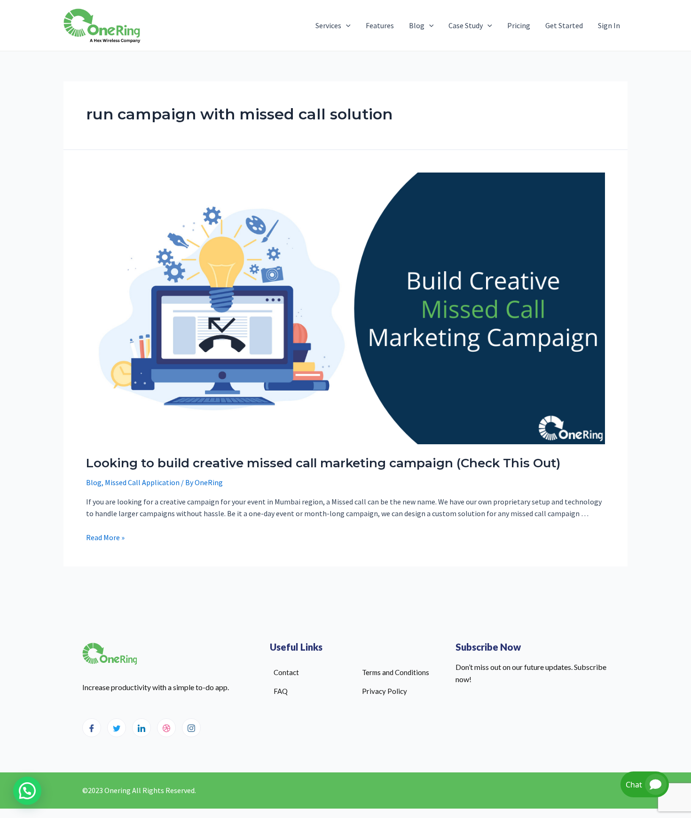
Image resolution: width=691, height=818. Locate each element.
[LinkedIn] (141, 727)
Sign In (609, 25)
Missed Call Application (142, 482)
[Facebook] (91, 727)
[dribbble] (166, 727)
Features (380, 25)
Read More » (105, 537)
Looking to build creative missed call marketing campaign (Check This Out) (323, 463)
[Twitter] (116, 727)
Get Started (564, 25)
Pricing (518, 25)
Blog (416, 25)
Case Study (465, 25)
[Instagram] (191, 727)
